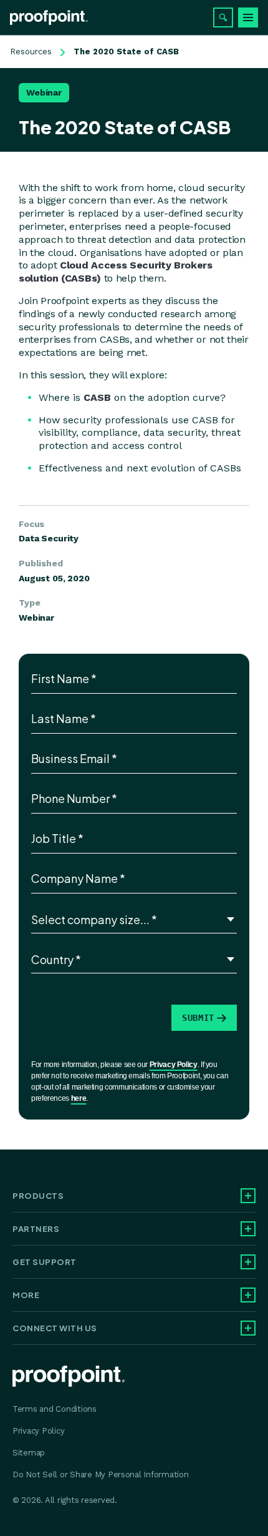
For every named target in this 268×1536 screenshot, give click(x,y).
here (79, 1098)
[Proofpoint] (49, 17)
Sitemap (28, 1452)
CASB (97, 397)
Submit (198, 1018)
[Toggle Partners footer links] (248, 1229)
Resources (31, 51)
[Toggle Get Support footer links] (248, 1262)
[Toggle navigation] (248, 17)
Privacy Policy (174, 1064)
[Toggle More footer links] (248, 1295)
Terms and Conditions (54, 1409)
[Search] (223, 17)
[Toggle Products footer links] (248, 1195)
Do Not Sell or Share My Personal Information (100, 1474)
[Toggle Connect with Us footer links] (248, 1328)
